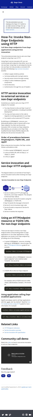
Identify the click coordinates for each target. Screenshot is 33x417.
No (9, 376)
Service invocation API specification (14, 332)
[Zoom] (30, 414)
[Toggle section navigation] (3, 12)
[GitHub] (23, 414)
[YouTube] (6, 414)
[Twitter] (3, 414)
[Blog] (10, 414)
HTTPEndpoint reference (14, 245)
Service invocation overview (12, 330)
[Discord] (26, 414)
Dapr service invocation (22, 69)
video (9, 342)
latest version (10, 30)
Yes (3, 376)
